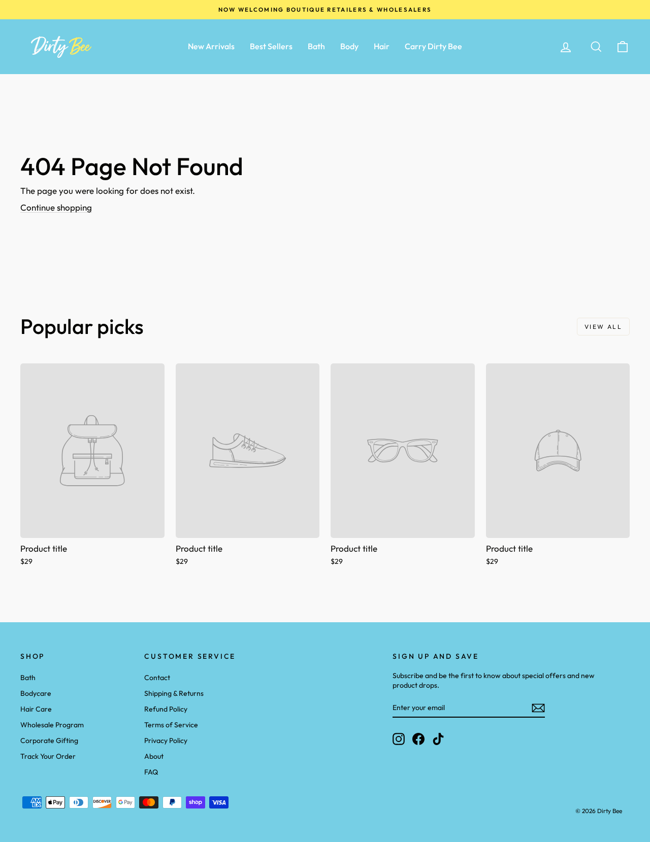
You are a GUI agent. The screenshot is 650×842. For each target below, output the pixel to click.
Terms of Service (171, 724)
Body (349, 46)
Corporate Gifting (49, 740)
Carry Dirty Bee (433, 46)
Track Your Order (48, 756)
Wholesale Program (52, 724)
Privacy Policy (165, 740)
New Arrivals (211, 46)
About (154, 756)
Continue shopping (56, 207)
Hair (381, 46)
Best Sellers (271, 46)
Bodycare (35, 693)
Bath (316, 46)
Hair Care (36, 709)
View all (603, 326)
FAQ (151, 772)
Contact (157, 677)
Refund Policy (165, 709)
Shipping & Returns (174, 693)
